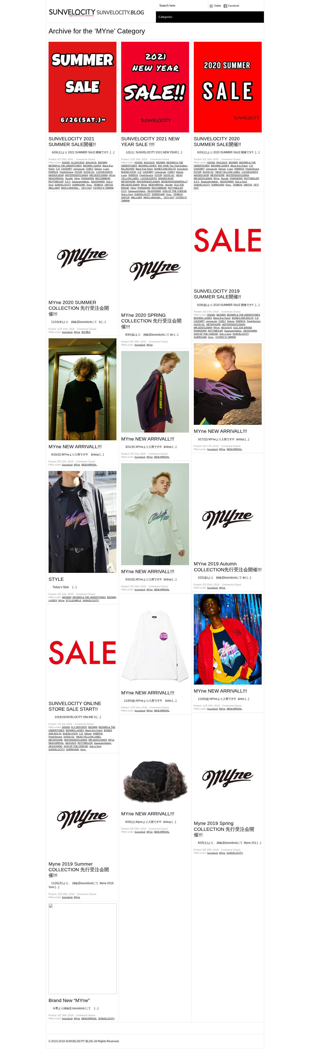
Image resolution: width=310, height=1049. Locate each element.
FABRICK (53, 172)
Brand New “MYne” (69, 1000)
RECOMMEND (102, 178)
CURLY (89, 169)
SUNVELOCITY (63, 184)
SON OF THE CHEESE (76, 746)
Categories (165, 17)
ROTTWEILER (56, 181)
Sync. (89, 184)
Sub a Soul (95, 746)
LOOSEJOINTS (104, 172)
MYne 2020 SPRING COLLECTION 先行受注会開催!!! (151, 320)
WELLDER (54, 188)
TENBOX (98, 184)
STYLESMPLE (73, 600)
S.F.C (68, 181)
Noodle (69, 178)
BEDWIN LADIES (92, 165)
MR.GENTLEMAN (98, 175)
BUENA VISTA (70, 733)
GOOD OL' (89, 172)
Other (77, 178)
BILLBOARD (127, 169)
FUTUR (78, 172)
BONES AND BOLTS (165, 169)
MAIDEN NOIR (56, 175)
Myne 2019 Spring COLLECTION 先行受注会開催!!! (224, 829)
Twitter (217, 5)
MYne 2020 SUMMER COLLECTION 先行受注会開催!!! (79, 308)
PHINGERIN (87, 178)
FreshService (66, 172)
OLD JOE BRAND (242, 327)
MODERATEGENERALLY (174, 181)
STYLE (56, 579)
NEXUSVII (70, 743)
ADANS (66, 162)
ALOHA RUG (77, 162)
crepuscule (79, 169)
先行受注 (86, 332)
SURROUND (78, 184)
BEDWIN (102, 162)
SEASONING (98, 181)
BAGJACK (91, 162)
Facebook (233, 5)
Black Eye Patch (94, 730)
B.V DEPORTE (79, 727)
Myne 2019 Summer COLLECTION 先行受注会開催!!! (79, 869)
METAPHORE (56, 740)
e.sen (106, 169)
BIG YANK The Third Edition (172, 165)
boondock (67, 332)
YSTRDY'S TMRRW (103, 188)
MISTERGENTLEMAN (76, 175)
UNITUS (109, 184)
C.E (58, 169)
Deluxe (98, 169)
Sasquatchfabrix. (81, 181)
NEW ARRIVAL (56, 178)
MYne (112, 175)
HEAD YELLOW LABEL (88, 736)
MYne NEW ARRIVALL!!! (75, 446)
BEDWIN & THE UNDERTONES (65, 165)
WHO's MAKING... (70, 188)
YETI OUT (86, 188)
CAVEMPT (66, 169)
